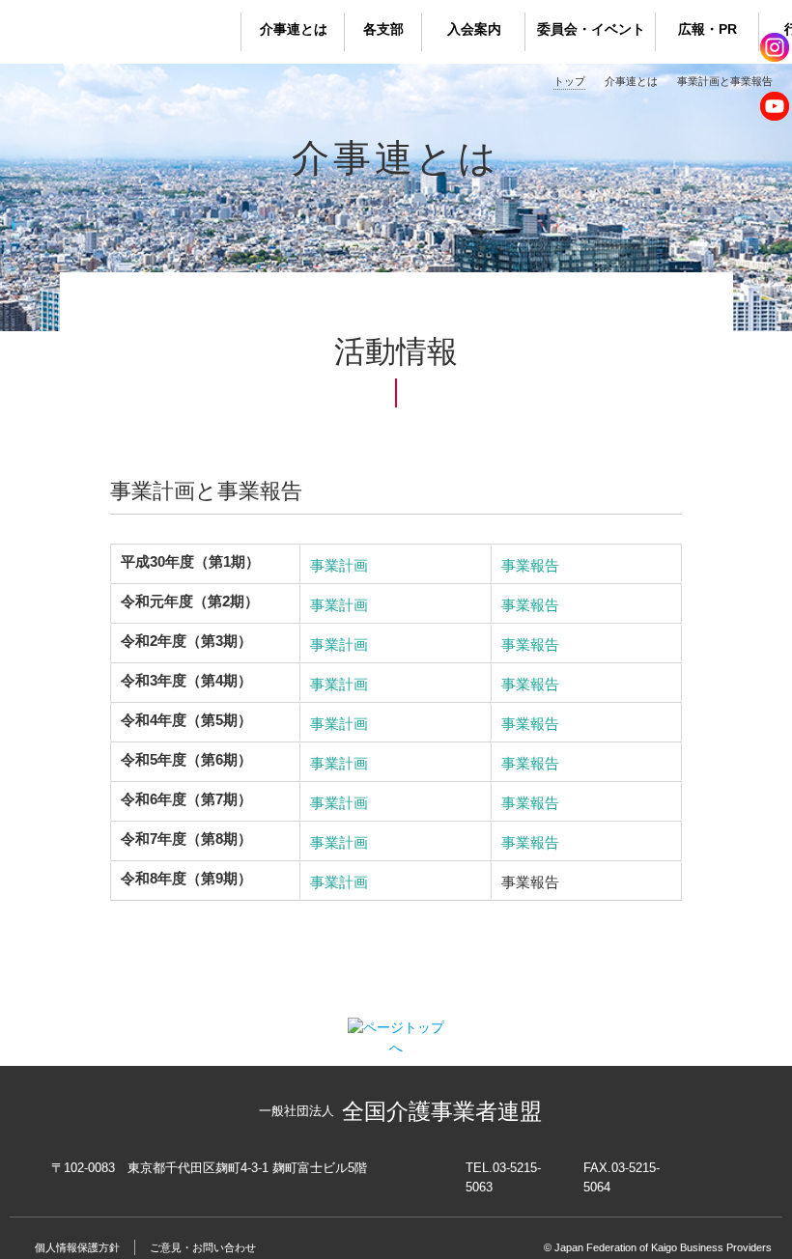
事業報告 (530, 565)
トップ (569, 81)
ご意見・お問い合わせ (203, 1247)
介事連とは (293, 29)
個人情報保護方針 (77, 1247)
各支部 (383, 29)
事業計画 (339, 565)
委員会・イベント (591, 29)
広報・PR (707, 29)
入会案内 (474, 29)
